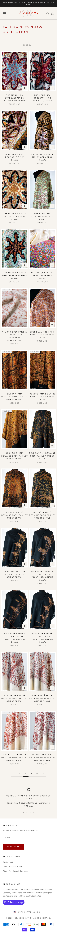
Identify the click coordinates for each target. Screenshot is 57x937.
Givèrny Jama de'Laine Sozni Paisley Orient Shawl (14, 397)
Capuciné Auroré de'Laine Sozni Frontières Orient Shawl (15, 637)
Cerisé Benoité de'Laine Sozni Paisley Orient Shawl (42, 515)
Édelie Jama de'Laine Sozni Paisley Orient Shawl (42, 335)
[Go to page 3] (43, 773)
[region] (28, 798)
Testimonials (8, 862)
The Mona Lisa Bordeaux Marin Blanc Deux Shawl (15, 98)
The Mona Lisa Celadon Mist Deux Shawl (42, 216)
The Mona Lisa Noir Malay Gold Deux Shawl (42, 157)
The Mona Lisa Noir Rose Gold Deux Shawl (14, 157)
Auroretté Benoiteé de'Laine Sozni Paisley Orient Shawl (14, 757)
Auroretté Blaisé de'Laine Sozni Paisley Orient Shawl (42, 757)
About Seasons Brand (12, 866)
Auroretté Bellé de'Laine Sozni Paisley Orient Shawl (42, 698)
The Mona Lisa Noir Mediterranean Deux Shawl (14, 275)
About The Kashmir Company (15, 871)
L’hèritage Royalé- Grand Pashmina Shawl (42, 275)
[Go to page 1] (14, 773)
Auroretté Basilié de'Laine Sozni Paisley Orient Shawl (14, 698)
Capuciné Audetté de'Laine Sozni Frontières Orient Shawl (42, 576)
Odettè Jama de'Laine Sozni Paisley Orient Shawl (42, 397)
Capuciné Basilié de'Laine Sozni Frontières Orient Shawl (42, 637)
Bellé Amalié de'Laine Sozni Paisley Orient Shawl (42, 456)
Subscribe (13, 846)
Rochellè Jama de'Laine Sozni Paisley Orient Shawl (14, 456)
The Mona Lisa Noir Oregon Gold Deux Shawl (14, 216)
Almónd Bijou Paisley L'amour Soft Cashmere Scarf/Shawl (14, 336)
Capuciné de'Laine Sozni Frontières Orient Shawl (15, 574)
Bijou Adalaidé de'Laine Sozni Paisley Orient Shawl (14, 515)
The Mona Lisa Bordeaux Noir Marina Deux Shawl (42, 98)
